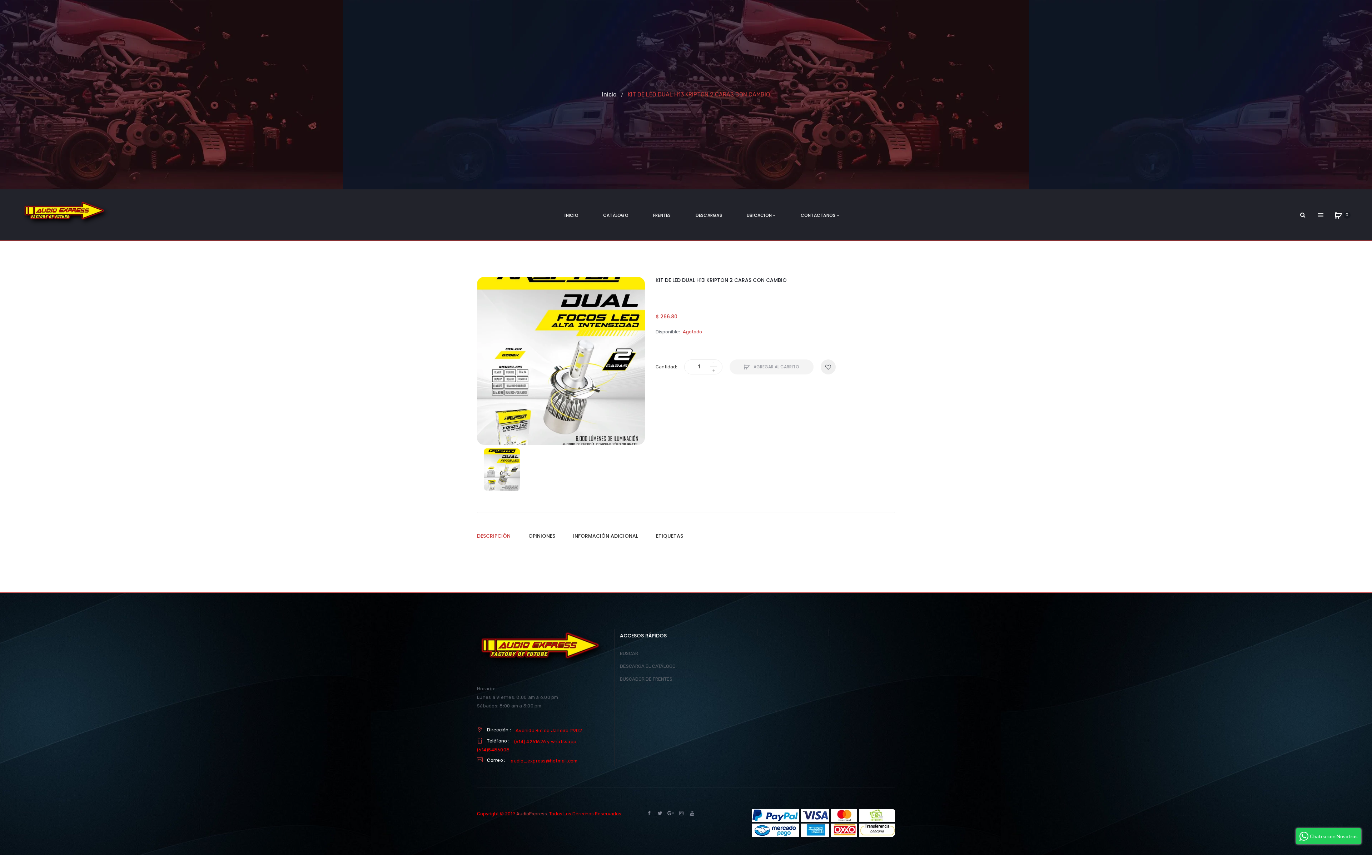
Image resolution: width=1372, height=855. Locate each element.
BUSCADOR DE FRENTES (646, 679)
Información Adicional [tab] (605, 536)
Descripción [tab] (494, 536)
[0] (1338, 215)
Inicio (609, 94)
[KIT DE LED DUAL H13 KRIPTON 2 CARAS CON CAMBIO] (502, 469)
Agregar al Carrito (775, 367)
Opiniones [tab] (541, 536)
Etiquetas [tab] (669, 536)
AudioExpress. (532, 813)
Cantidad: (666, 366)
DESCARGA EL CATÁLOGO (648, 666)
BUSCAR (629, 653)
